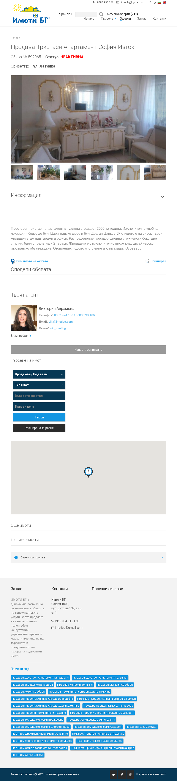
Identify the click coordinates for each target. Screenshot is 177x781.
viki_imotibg (58, 328)
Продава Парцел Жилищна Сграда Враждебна (42, 698)
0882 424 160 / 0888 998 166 (74, 315)
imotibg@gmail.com (133, 2)
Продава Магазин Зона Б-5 (75, 684)
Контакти (159, 18)
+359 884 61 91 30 (66, 621)
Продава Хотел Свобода (28, 691)
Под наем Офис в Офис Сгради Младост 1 (39, 748)
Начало (89, 18)
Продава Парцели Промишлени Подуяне (39, 712)
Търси (39, 417)
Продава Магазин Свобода (115, 684)
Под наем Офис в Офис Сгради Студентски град (102, 748)
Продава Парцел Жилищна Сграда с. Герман (106, 698)
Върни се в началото (151, 774)
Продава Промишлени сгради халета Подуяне (79, 691)
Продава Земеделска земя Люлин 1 (91, 719)
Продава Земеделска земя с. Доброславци (41, 726)
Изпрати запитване (88, 349)
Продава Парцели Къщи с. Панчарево (108, 705)
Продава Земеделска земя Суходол (98, 726)
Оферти (125, 18)
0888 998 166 (105, 2)
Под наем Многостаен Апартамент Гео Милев (42, 740)
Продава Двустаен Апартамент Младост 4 (40, 677)
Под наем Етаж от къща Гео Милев (99, 740)
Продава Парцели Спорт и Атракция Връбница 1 (102, 712)
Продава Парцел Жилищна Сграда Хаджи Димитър (45, 705)
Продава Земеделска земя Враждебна (37, 719)
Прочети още (20, 669)
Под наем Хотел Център (27, 754)
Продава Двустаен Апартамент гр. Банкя (100, 677)
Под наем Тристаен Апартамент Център (98, 733)
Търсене (107, 18)
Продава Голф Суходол (141, 726)
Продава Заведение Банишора (32, 684)
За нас (141, 18)
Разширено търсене (39, 428)
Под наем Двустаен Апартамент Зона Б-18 (40, 733)
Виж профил (19, 335)
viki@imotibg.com (61, 321)
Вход (153, 2)
